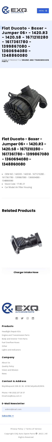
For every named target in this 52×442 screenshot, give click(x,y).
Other (4, 346)
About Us (6, 362)
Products (15, 60)
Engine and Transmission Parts (15, 335)
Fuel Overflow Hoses (10, 342)
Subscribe (6, 416)
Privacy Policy (17, 429)
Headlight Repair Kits (11, 331)
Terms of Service (33, 429)
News (4, 373)
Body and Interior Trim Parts (14, 339)
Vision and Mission (10, 370)
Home (5, 60)
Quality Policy (8, 366)
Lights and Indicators (11, 350)
